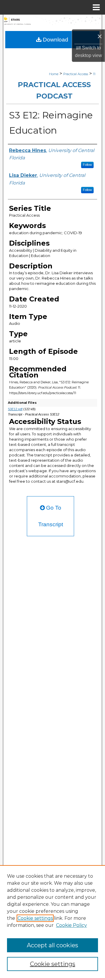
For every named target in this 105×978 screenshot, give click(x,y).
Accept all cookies (52, 945)
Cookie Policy (71, 925)
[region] (52, 921)
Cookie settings (35, 918)
